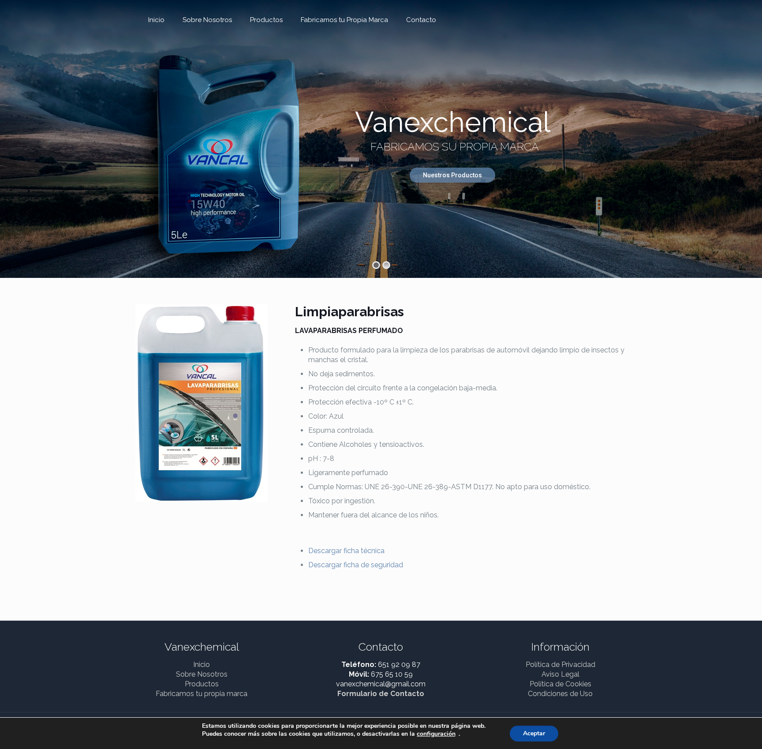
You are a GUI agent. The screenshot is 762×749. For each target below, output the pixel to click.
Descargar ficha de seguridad (355, 565)
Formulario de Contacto (380, 693)
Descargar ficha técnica (346, 551)
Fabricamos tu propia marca (201, 693)
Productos (202, 684)
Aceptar (534, 733)
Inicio (201, 664)
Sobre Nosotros (202, 674)
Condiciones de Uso (560, 693)
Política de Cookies (560, 684)
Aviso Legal (560, 674)
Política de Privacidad (560, 664)
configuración (436, 734)
